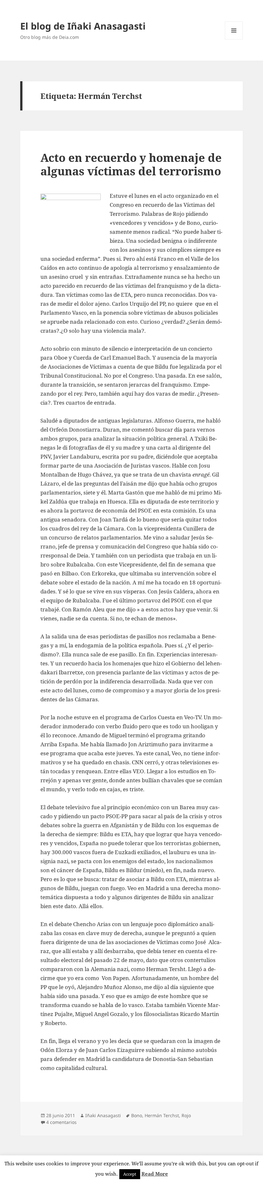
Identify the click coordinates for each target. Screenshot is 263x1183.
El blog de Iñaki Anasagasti (83, 26)
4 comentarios (61, 1122)
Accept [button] (129, 1174)
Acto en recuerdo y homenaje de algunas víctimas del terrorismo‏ (131, 164)
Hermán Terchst (162, 1115)
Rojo (186, 1115)
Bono (136, 1115)
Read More (154, 1173)
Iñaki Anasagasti (103, 1115)
